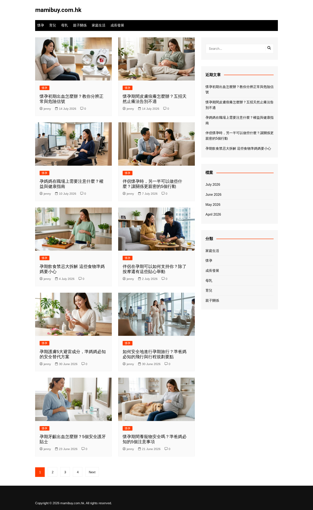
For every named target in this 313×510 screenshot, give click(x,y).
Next (92, 472)
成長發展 (117, 25)
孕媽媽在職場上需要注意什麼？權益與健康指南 (239, 120)
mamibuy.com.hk (58, 9)
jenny (47, 108)
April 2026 (213, 214)
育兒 (52, 25)
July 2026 (212, 184)
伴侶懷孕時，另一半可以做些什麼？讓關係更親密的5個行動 (239, 135)
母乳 (64, 25)
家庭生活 (98, 25)
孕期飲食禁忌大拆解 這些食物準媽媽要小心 (238, 148)
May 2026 (212, 204)
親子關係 (80, 25)
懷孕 (40, 25)
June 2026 (213, 194)
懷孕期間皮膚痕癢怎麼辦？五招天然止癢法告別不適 (239, 105)
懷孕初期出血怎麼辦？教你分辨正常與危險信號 (239, 89)
